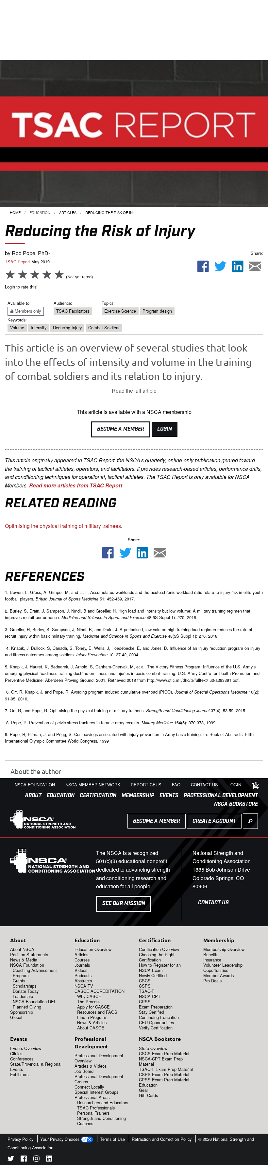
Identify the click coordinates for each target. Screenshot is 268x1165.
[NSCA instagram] (36, 1159)
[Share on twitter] (220, 266)
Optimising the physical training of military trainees (63, 526)
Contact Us (213, 902)
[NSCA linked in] (49, 1159)
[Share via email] (255, 266)
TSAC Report (17, 261)
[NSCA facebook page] (24, 1159)
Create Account (214, 821)
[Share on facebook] (203, 266)
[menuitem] (31, 796)
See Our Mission (123, 903)
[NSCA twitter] (11, 1159)
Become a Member (120, 429)
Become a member (156, 821)
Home (15, 212)
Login (164, 429)
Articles (67, 212)
